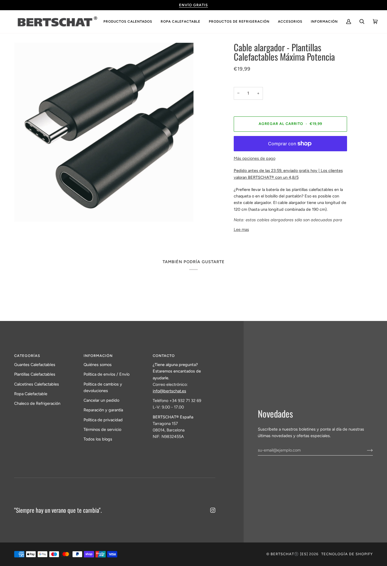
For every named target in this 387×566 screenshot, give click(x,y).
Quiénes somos (98, 364)
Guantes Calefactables (34, 364)
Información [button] (98, 356)
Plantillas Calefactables (34, 374)
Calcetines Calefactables (36, 384)
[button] (127, 21)
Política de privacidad (103, 419)
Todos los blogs (98, 439)
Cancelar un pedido (101, 400)
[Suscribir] (365, 450)
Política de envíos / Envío (106, 374)
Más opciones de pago (254, 158)
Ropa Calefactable (30, 393)
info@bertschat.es (169, 390)
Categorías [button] (27, 356)
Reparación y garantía (103, 409)
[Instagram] (212, 510)
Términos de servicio (102, 429)
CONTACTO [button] (164, 356)
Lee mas (241, 229)
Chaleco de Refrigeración (37, 403)
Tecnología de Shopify (347, 554)
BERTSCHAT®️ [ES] (289, 554)
